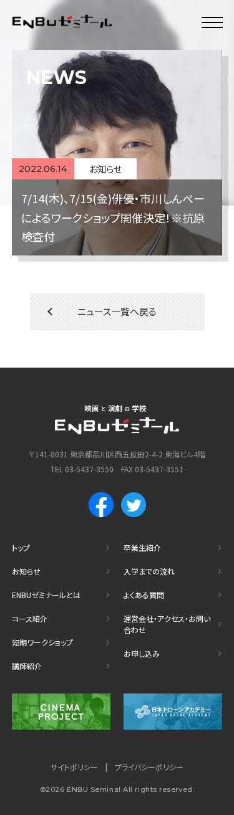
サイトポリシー (74, 766)
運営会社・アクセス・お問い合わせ (167, 624)
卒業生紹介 (142, 547)
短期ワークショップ (42, 642)
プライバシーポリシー (149, 766)
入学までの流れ (149, 571)
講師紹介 (27, 665)
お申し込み (142, 653)
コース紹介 (29, 618)
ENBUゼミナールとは (46, 594)
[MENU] (212, 22)
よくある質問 (144, 594)
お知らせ (26, 571)
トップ (21, 547)
